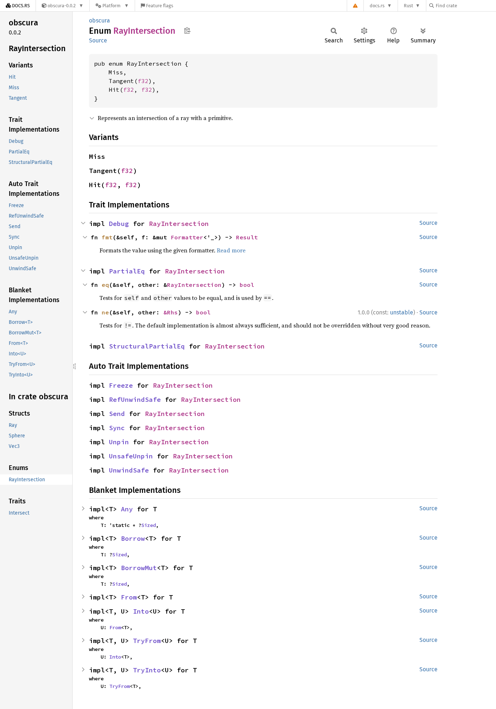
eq (105, 284)
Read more (231, 250)
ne (105, 312)
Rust (408, 5)
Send (117, 413)
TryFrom (147, 640)
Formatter (187, 237)
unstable (401, 312)
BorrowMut (139, 568)
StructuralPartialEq (147, 346)
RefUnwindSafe (135, 399)
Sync (117, 428)
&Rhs (170, 312)
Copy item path (187, 30)
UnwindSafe (129, 470)
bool (247, 284)
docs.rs (377, 5)
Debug (119, 223)
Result (247, 237)
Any (127, 509)
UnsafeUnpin (131, 456)
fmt (107, 237)
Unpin (119, 442)
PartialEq (127, 271)
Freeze (121, 385)
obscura (99, 20)
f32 (143, 80)
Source (98, 40)
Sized (148, 525)
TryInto (147, 670)
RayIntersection (179, 223)
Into (141, 611)
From (129, 597)
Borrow (133, 538)
